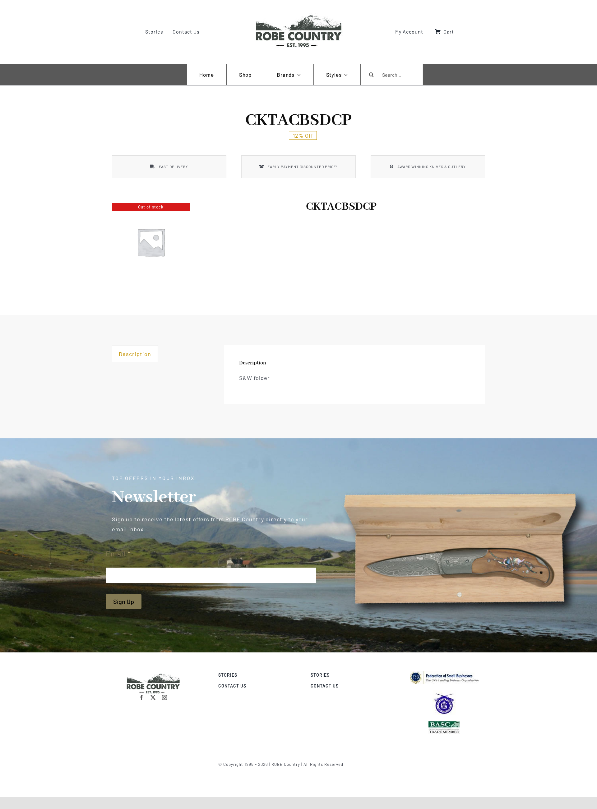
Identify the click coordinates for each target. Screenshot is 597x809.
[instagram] (164, 697)
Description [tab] (135, 353)
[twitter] (153, 697)
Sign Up (123, 601)
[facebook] (141, 697)
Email (118, 553)
